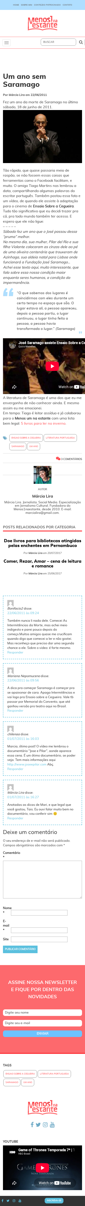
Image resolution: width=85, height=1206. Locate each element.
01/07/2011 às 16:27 (23, 797)
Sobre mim (26, 5)
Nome (6, 910)
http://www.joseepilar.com (26, 764)
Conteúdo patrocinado (47, 5)
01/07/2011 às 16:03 (23, 738)
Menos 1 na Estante (42, 23)
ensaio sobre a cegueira (26, 438)
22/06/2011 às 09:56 (23, 680)
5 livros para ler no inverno (43, 423)
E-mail (6, 926)
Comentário (6, 855)
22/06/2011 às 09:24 (23, 613)
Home (16, 5)
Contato (67, 5)
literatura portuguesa (60, 438)
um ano (33, 446)
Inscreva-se (54, 1200)
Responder (15, 652)
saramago (17, 446)
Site (6, 939)
